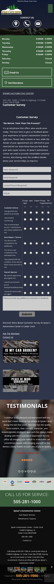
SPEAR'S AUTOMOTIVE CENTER (18, 93)
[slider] (27, 460)
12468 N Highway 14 (29, 100)
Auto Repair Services (27, 515)
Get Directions (15, 83)
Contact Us (8, 337)
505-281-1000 (10, 100)
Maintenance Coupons (27, 518)
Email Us (14, 73)
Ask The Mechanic (11, 333)
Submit (27, 314)
